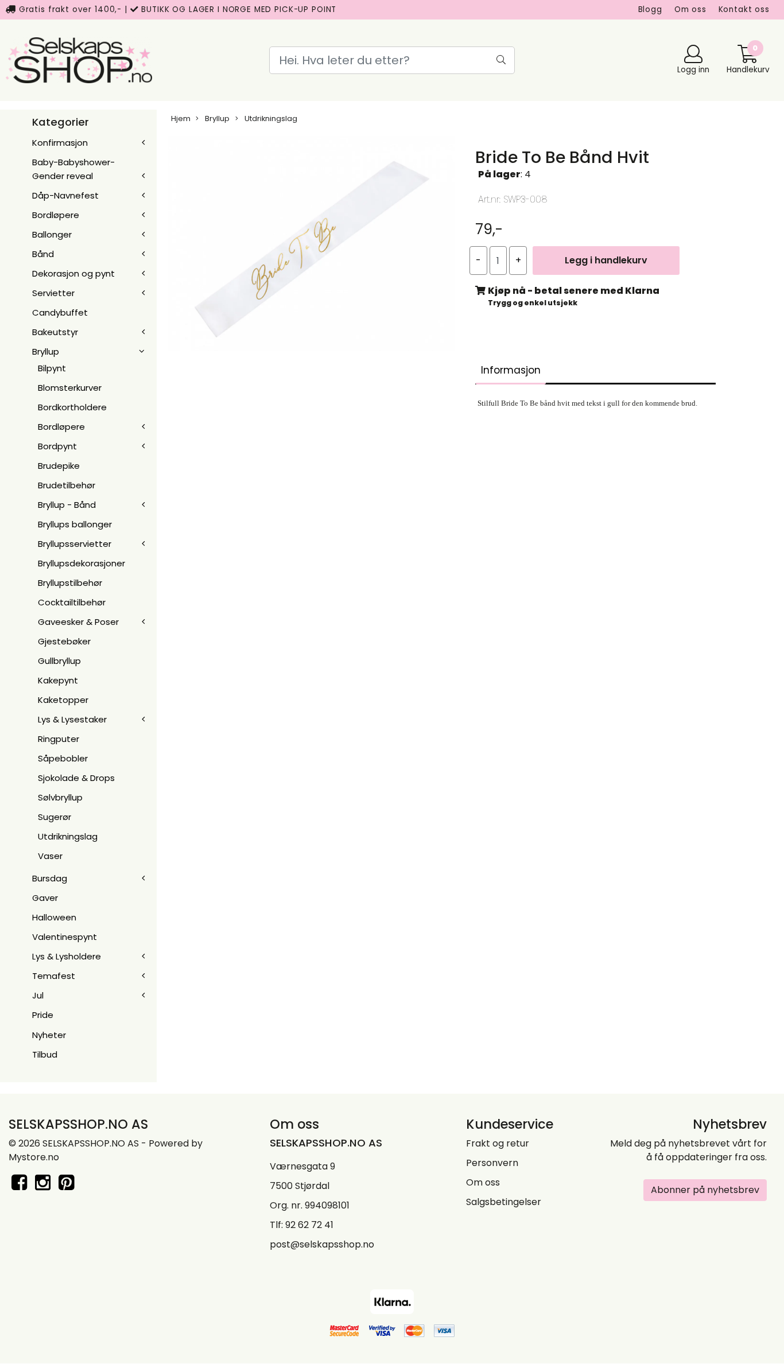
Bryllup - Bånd (67, 505)
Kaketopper (63, 700)
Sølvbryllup (60, 797)
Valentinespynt (64, 937)
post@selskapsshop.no (322, 1244)
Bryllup (45, 351)
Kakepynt (58, 680)
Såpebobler (63, 758)
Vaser (50, 856)
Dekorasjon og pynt (73, 273)
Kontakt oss (744, 9)
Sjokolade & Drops (76, 778)
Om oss (690, 9)
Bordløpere (55, 215)
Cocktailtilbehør (72, 602)
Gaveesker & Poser (78, 622)
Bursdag (49, 878)
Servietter (53, 293)
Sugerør (54, 817)
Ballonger (52, 234)
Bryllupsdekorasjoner (81, 563)
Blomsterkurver (70, 388)
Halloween (54, 917)
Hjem (181, 118)
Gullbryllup (59, 661)
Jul (38, 995)
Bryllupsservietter (74, 544)
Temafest (53, 976)
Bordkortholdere (72, 407)
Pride (42, 1015)
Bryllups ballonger (75, 524)
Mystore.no (34, 1157)
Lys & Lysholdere (66, 956)
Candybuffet (60, 312)
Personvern (492, 1162)
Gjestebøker (64, 641)
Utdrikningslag (68, 836)
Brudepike (59, 466)
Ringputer (58, 739)
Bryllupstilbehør (70, 583)
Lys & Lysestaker (72, 719)
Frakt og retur (497, 1143)
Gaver (45, 898)
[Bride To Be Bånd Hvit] (311, 245)
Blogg (650, 9)
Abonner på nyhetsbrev (705, 1189)
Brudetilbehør (66, 485)
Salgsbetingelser (503, 1201)
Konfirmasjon (60, 143)
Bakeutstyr (55, 332)
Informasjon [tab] (511, 370)
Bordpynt (57, 446)
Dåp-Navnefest (65, 195)
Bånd (43, 254)
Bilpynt (52, 368)
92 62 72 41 (309, 1224)
